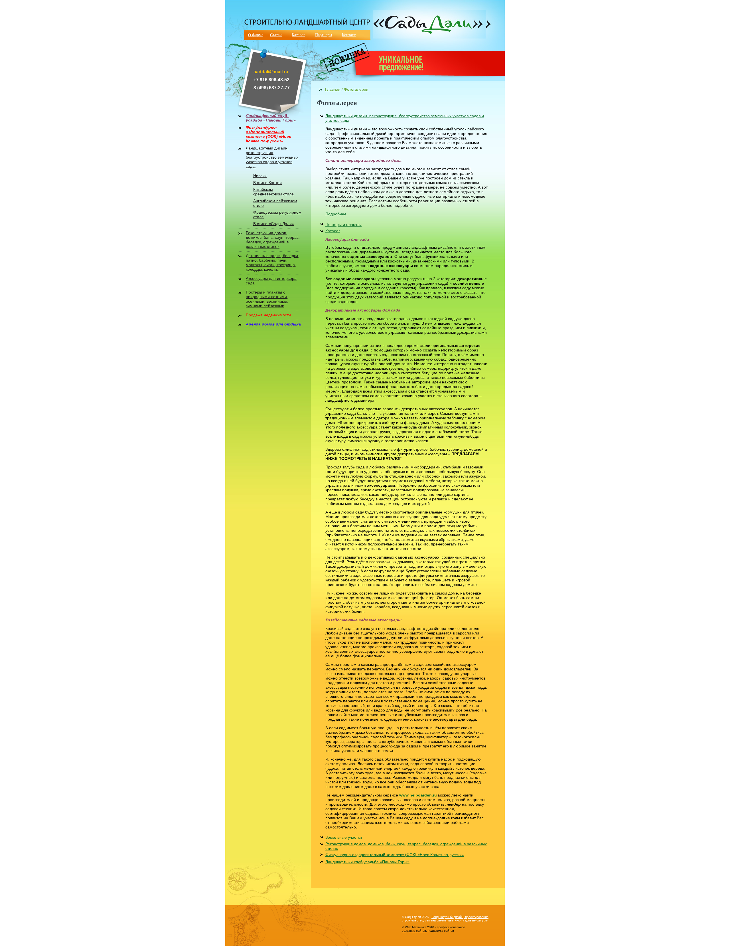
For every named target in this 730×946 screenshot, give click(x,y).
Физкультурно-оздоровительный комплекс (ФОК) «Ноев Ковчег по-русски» (268, 134)
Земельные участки (343, 837)
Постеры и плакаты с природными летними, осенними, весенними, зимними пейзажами (267, 299)
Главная (332, 89)
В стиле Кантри (267, 182)
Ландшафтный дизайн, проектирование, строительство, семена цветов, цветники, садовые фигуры (445, 918)
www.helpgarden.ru (418, 795)
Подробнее (335, 214)
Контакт (349, 34)
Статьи (276, 34)
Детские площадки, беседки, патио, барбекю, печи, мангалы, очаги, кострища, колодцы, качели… (272, 262)
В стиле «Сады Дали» (273, 223)
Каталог (298, 34)
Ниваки (260, 175)
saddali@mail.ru (271, 71)
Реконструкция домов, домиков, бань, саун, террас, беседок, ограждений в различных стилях (273, 240)
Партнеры (323, 34)
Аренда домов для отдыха (273, 324)
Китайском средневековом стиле (273, 191)
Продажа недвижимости (268, 315)
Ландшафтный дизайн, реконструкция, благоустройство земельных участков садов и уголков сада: (272, 157)
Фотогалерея (356, 89)
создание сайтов (414, 930)
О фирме (255, 34)
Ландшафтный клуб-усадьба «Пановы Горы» (271, 117)
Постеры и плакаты (343, 224)
